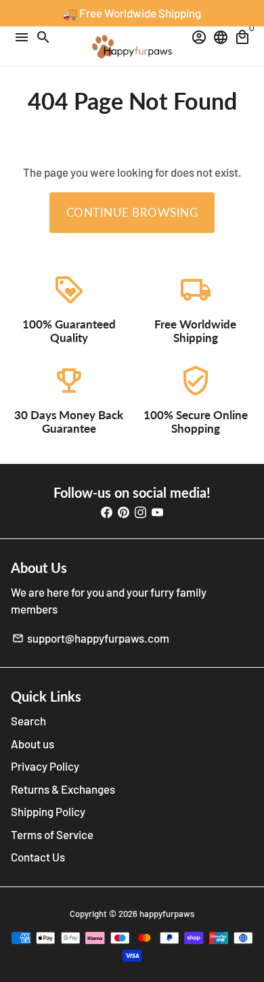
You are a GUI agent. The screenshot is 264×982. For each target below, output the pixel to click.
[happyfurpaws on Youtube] (157, 512)
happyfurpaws (166, 913)
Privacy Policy (45, 766)
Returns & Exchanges (63, 789)
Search (28, 720)
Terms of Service (52, 834)
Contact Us (38, 856)
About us (32, 743)
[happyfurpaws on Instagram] (140, 512)
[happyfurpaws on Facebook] (106, 512)
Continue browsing (132, 212)
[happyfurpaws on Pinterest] (123, 512)
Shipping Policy (48, 811)
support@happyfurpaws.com (90, 638)
